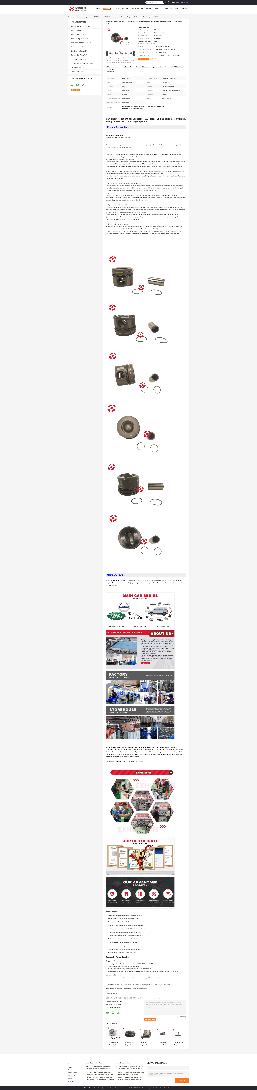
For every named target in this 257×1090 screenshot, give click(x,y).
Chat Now (175, 2)
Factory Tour (137, 8)
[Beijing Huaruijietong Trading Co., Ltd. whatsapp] (78, 85)
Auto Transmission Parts (79, 43)
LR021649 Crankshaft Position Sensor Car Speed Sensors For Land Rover (162, 1044)
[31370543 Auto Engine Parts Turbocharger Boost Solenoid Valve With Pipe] (179, 1034)
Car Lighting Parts (77, 55)
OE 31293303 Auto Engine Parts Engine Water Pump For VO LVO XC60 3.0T (113, 1044)
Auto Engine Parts (87, 17)
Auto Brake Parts (77, 34)
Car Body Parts (76, 59)
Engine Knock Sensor (129, 988)
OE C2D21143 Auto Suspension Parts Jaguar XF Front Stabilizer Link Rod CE (100, 1073)
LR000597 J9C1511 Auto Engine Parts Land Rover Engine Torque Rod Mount (129, 1078)
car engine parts (142, 988)
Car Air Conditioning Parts (80, 63)
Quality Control (153, 8)
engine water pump (116, 988)
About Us (125, 8)
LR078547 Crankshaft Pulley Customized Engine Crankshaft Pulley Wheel (130, 1073)
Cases (184, 8)
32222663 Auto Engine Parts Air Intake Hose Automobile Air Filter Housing (145, 1044)
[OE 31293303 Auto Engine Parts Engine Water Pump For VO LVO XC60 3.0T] (113, 1034)
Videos (116, 8)
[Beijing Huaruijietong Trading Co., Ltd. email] (73, 85)
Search (166, 2)
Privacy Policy (88, 1088)
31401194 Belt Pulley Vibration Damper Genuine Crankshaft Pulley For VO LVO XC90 (130, 1068)
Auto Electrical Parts (78, 47)
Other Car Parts (76, 71)
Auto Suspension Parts (79, 26)
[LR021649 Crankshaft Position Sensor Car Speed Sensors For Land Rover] (162, 1034)
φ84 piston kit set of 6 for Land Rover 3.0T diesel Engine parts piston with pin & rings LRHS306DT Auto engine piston (120, 60)
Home (98, 8)
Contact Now (144, 59)
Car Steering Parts (77, 51)
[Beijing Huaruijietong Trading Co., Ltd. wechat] (84, 85)
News (177, 8)
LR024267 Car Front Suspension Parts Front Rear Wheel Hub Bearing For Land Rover (100, 1078)
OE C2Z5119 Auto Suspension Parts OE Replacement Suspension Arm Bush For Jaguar (100, 1068)
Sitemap (71, 1081)
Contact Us (167, 8)
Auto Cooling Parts (77, 39)
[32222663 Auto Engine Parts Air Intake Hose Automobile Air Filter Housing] (146, 1034)
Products (107, 8)
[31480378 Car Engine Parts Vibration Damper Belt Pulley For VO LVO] (129, 1034)
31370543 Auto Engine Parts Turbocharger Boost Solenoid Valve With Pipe (178, 1044)
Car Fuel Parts (76, 67)
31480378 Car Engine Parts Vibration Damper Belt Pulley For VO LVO (130, 1044)
